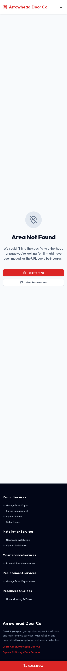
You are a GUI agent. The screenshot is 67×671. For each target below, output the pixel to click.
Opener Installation (16, 545)
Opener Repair (14, 516)
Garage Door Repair (17, 505)
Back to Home (36, 272)
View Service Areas (36, 282)
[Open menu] (61, 7)
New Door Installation (18, 539)
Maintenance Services (19, 555)
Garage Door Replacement (21, 581)
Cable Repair (13, 522)
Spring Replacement (17, 510)
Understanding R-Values (19, 599)
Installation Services (18, 532)
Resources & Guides (17, 591)
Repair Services (14, 497)
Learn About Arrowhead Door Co (21, 646)
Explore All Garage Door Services (21, 652)
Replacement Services (19, 573)
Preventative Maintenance (20, 563)
